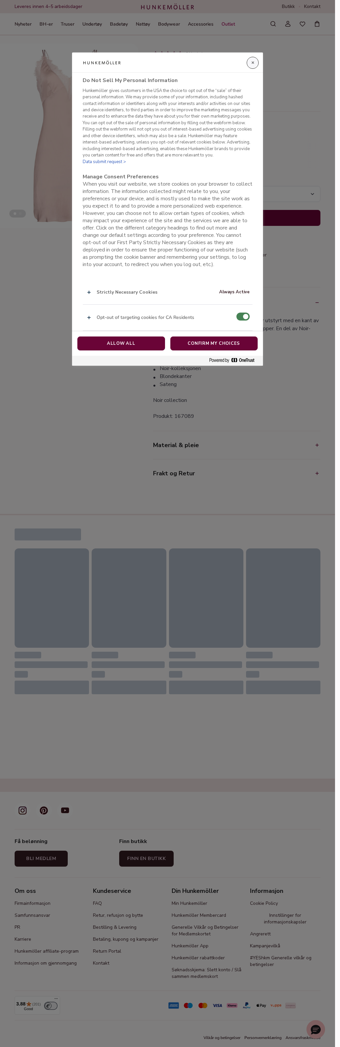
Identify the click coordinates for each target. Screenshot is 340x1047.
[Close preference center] (252, 62)
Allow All (121, 343)
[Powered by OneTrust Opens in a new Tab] (234, 360)
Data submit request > (104, 162)
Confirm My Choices (214, 343)
